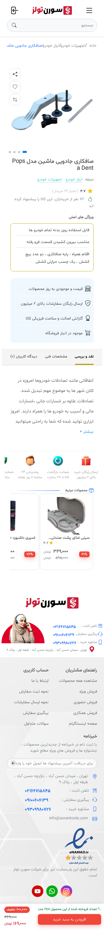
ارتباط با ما (40, 681)
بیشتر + (87, 431)
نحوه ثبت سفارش (34, 691)
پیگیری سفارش (36, 713)
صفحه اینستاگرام (83, 723)
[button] (25, 152)
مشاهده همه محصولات (78, 681)
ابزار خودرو (51, 45)
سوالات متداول (36, 723)
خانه (92, 45)
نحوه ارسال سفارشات (31, 702)
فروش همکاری (85, 713)
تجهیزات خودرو (73, 45)
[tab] (84, 357)
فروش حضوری (85, 702)
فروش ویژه (88, 691)
